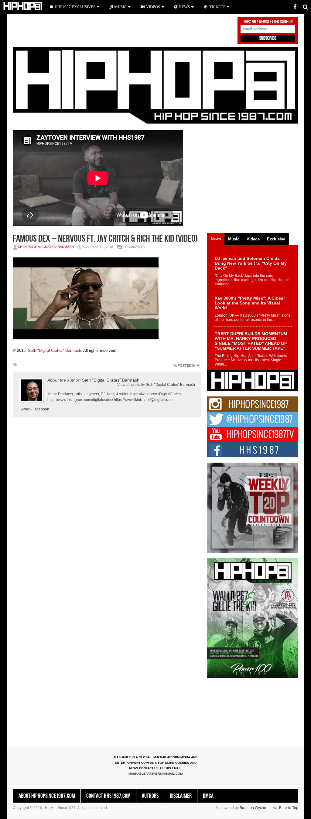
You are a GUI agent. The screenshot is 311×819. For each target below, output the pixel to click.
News (184, 7)
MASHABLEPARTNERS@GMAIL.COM (155, 773)
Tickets (217, 7)
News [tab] (216, 238)
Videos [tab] (253, 239)
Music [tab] (233, 239)
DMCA (208, 796)
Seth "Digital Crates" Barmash (46, 247)
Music (120, 7)
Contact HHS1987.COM (108, 796)
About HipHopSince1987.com (47, 796)
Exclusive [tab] (276, 239)
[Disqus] (107, 507)
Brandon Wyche (253, 808)
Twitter (24, 409)
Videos (153, 7)
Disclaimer (181, 796)
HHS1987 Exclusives (75, 7)
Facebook (40, 409)
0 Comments (133, 247)
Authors (150, 796)
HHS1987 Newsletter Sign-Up (268, 22)
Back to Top (288, 808)
